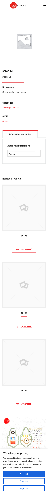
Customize (24, 481)
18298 (24, 313)
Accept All (24, 474)
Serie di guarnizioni (10, 107)
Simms (5, 121)
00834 (24, 390)
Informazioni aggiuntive (20, 134)
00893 (24, 235)
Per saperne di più (24, 249)
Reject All (24, 488)
